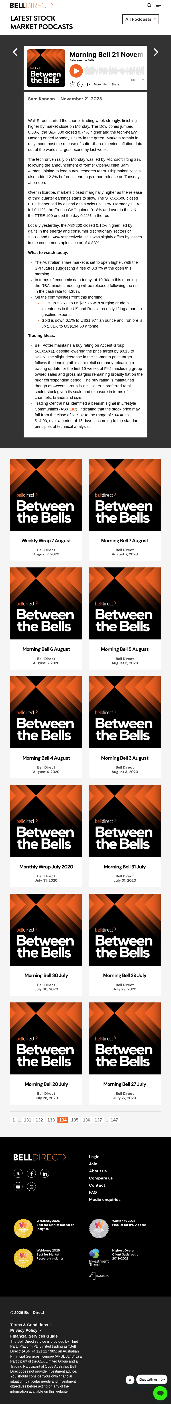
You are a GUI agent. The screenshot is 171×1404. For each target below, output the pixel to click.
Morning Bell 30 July (46, 975)
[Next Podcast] (14, 51)
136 (86, 1119)
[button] (158, 5)
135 (74, 1119)
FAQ (93, 1192)
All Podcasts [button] (139, 19)
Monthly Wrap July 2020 (46, 867)
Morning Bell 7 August (124, 540)
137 (98, 1119)
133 (51, 1119)
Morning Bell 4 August (46, 758)
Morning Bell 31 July (125, 867)
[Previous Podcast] (156, 51)
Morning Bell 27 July (124, 1084)
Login (94, 1156)
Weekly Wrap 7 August (46, 540)
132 (39, 1119)
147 (114, 1119)
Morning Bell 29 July (124, 975)
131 (27, 1119)
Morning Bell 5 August (125, 649)
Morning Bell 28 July (46, 1084)
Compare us (101, 1178)
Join (93, 1163)
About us (98, 1170)
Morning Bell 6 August (46, 649)
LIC (73, 409)
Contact (97, 1185)
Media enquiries (105, 1199)
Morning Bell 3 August (125, 758)
